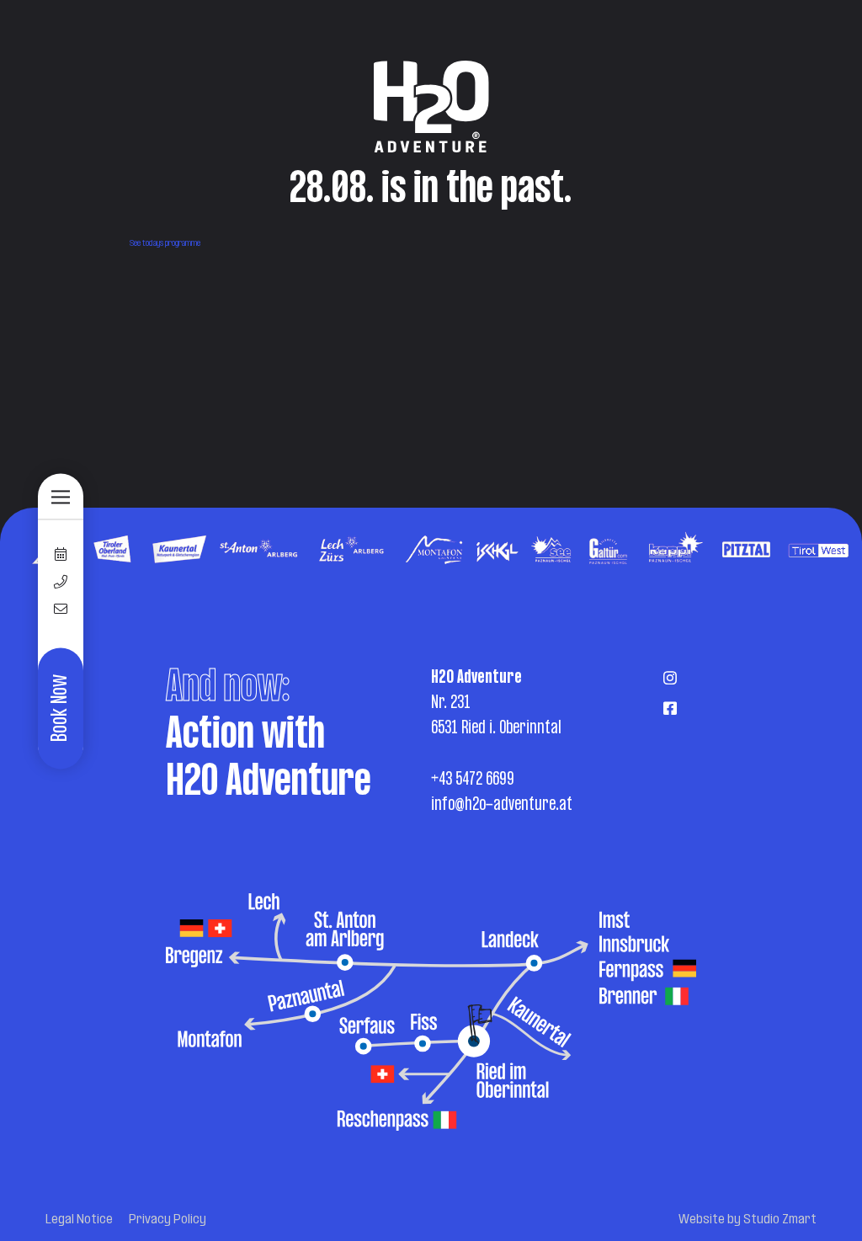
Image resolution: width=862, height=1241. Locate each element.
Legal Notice (79, 1220)
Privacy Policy (167, 1220)
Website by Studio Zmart (747, 1220)
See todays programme (165, 243)
